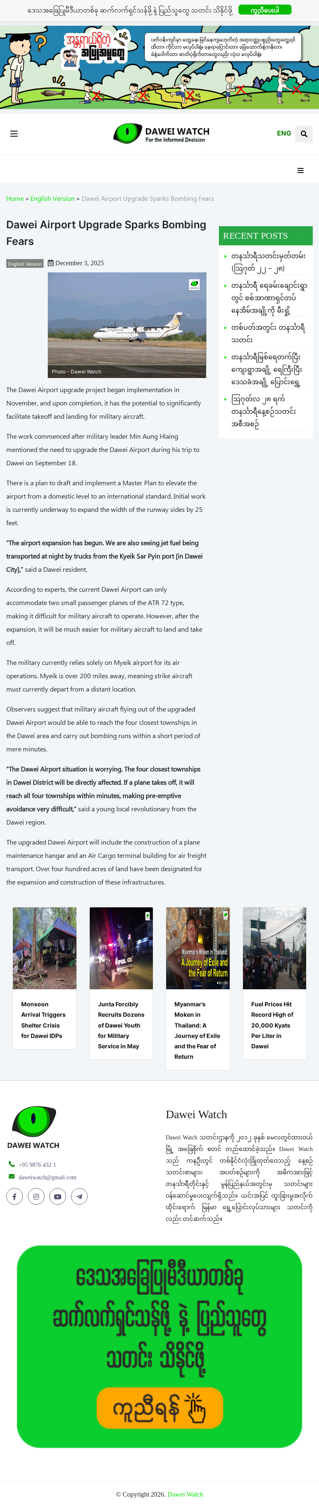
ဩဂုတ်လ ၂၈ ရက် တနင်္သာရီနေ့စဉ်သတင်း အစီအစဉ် (263, 411)
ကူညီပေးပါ (265, 10)
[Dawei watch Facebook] (16, 1197)
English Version (52, 200)
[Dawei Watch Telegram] (81, 1197)
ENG (284, 133)
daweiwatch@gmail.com (47, 1177)
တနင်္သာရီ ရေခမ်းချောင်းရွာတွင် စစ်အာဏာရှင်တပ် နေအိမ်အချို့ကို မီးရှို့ (269, 297)
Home (15, 200)
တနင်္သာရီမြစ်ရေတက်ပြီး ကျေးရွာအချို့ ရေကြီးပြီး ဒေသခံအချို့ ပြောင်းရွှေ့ (266, 369)
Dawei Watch (185, 1494)
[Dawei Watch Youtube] (59, 1197)
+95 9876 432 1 (37, 1165)
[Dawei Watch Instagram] (37, 1197)
